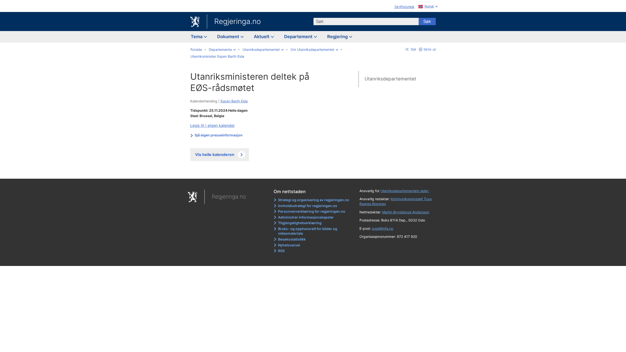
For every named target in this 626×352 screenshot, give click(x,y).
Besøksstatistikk (292, 239)
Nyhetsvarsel (289, 245)
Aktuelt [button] (262, 36)
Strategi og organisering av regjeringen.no (313, 200)
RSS (281, 251)
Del (413, 49)
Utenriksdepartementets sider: (404, 191)
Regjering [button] (338, 36)
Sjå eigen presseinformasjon (219, 135)
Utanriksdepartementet (390, 79)
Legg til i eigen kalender (212, 125)
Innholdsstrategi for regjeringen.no (307, 206)
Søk (427, 21)
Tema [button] (197, 36)
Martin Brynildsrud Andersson (405, 212)
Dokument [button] (228, 36)
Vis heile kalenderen (214, 154)
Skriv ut (430, 49)
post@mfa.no (382, 228)
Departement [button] (298, 36)
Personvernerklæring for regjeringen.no (311, 211)
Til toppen (261, 171)
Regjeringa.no (237, 21)
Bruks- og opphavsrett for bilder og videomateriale (307, 231)
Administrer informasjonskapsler (306, 217)
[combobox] (366, 21)
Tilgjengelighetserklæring (300, 223)
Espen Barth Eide (234, 101)
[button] (222, 49)
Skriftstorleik (404, 7)
